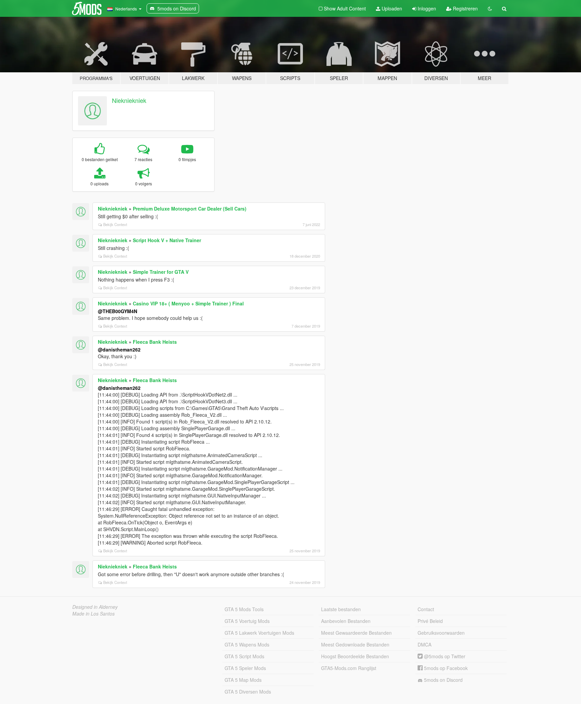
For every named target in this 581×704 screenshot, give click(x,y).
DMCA (424, 644)
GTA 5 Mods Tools (244, 609)
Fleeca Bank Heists (155, 341)
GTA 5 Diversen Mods (248, 691)
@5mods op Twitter (444, 656)
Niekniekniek (129, 100)
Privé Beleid (430, 621)
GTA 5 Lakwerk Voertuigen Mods (259, 632)
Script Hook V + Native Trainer (167, 240)
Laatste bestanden (341, 609)
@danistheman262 (119, 349)
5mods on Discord (443, 679)
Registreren (465, 8)
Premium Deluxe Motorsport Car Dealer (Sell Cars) (189, 208)
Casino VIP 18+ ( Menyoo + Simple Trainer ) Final (188, 303)
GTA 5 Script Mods (244, 656)
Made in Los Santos (93, 613)
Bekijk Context (115, 224)
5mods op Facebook (445, 668)
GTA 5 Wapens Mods (247, 644)
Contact (426, 609)
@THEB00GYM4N (117, 311)
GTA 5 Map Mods (243, 679)
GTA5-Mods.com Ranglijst (348, 668)
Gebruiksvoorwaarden (441, 632)
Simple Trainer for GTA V (161, 271)
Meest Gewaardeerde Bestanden (356, 632)
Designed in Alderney (95, 606)
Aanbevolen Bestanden (346, 621)
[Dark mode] (490, 8)
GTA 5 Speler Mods (245, 668)
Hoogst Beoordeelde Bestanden (355, 656)
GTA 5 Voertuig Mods (247, 621)
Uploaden (391, 8)
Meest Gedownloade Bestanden (355, 644)
